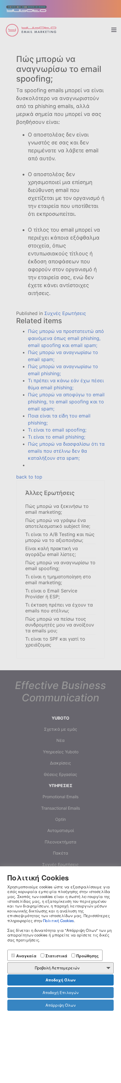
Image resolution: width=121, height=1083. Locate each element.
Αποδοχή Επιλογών (60, 992)
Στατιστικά (55, 956)
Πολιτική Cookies (58, 920)
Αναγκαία (25, 956)
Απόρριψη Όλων (60, 1005)
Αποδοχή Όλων (60, 980)
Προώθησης (87, 956)
